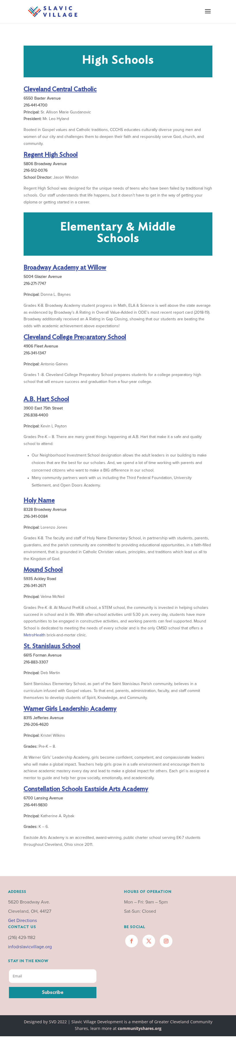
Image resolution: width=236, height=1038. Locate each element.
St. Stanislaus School (52, 646)
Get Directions (22, 920)
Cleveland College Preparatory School (75, 337)
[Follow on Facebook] (131, 941)
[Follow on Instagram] (166, 941)
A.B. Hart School (46, 399)
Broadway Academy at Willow (65, 267)
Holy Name (39, 500)
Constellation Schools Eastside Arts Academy (86, 789)
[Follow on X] (148, 941)
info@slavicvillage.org (30, 947)
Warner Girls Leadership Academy (70, 709)
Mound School (43, 569)
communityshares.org (139, 1028)
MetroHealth (34, 635)
